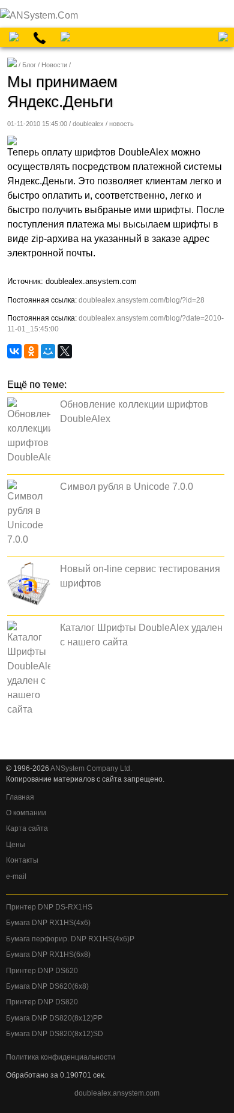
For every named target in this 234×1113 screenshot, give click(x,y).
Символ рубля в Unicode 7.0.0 (126, 486)
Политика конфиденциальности (60, 1057)
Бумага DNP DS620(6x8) (47, 986)
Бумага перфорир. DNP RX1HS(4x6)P (70, 939)
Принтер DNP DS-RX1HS (49, 907)
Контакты (22, 860)
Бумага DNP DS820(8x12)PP (54, 1018)
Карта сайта (27, 828)
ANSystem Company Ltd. (91, 768)
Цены (15, 844)
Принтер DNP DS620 (42, 971)
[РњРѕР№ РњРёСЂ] (48, 351)
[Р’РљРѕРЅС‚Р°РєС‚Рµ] (14, 351)
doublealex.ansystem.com (117, 1093)
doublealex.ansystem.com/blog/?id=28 (142, 300)
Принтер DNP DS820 (42, 1002)
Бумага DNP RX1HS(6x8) (48, 954)
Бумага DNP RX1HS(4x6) (48, 922)
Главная (20, 797)
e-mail (16, 876)
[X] (65, 351)
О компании (26, 813)
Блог (29, 64)
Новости (54, 64)
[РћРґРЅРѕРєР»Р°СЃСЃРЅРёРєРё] (31, 351)
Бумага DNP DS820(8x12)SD (54, 1034)
